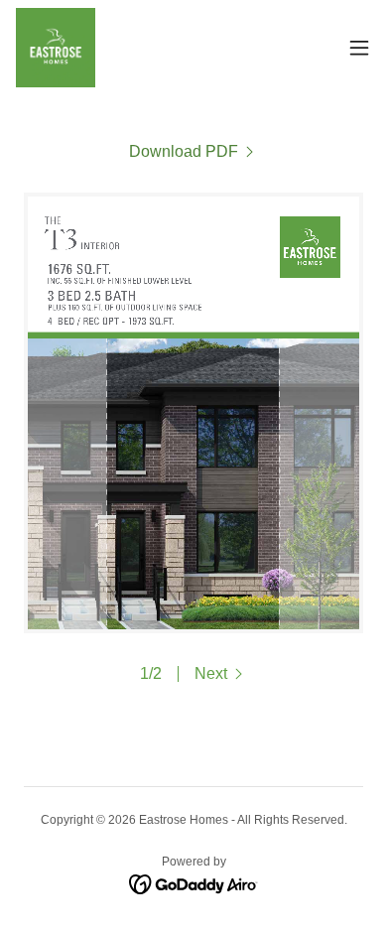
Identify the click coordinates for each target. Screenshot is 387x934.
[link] (55, 47)
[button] (359, 47)
